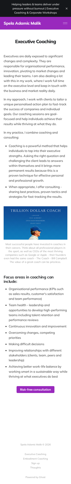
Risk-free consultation (35, 389)
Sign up (35, 463)
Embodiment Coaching (35, 458)
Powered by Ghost (35, 477)
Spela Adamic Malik (22, 23)
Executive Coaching (35, 454)
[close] (67, 8)
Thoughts (35, 467)
